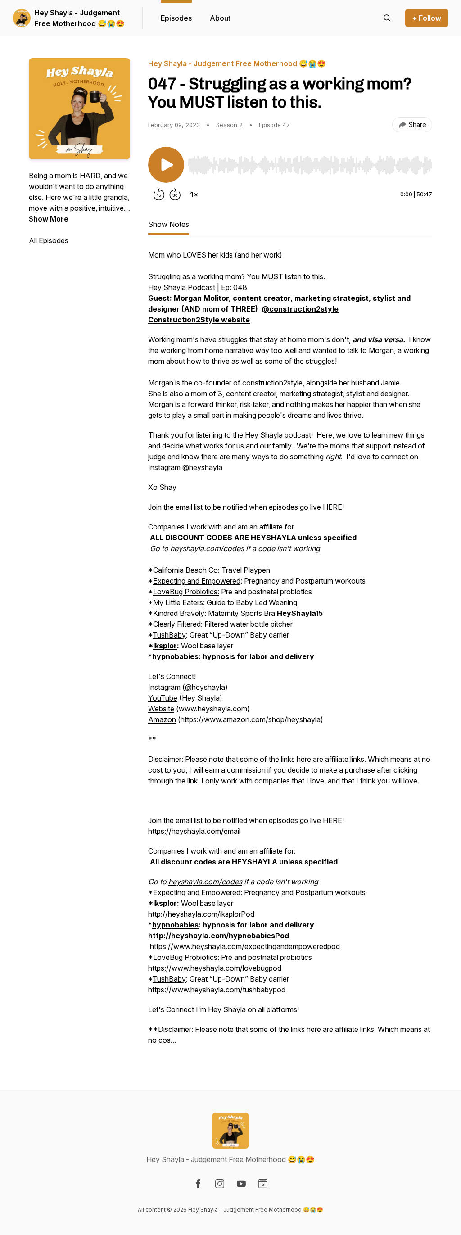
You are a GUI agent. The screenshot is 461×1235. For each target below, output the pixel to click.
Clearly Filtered (177, 624)
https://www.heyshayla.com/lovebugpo (212, 968)
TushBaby (169, 634)
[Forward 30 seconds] (175, 194)
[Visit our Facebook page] (198, 1183)
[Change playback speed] (194, 194)
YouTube (162, 697)
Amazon (162, 719)
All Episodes (48, 240)
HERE (332, 506)
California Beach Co (185, 570)
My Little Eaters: (179, 602)
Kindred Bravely (178, 613)
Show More (48, 218)
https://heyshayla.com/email (194, 831)
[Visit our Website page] (262, 1183)
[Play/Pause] (166, 165)
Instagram (164, 687)
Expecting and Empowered (196, 580)
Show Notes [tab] (168, 224)
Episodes (176, 18)
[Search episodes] (387, 18)
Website (161, 708)
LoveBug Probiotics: (186, 591)
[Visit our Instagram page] (219, 1183)
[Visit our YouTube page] (241, 1183)
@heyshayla (202, 467)
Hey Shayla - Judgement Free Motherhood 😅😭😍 (79, 18)
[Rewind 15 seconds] (159, 194)
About (220, 18)
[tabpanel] (290, 651)
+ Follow (426, 18)
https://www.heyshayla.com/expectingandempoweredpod (245, 946)
